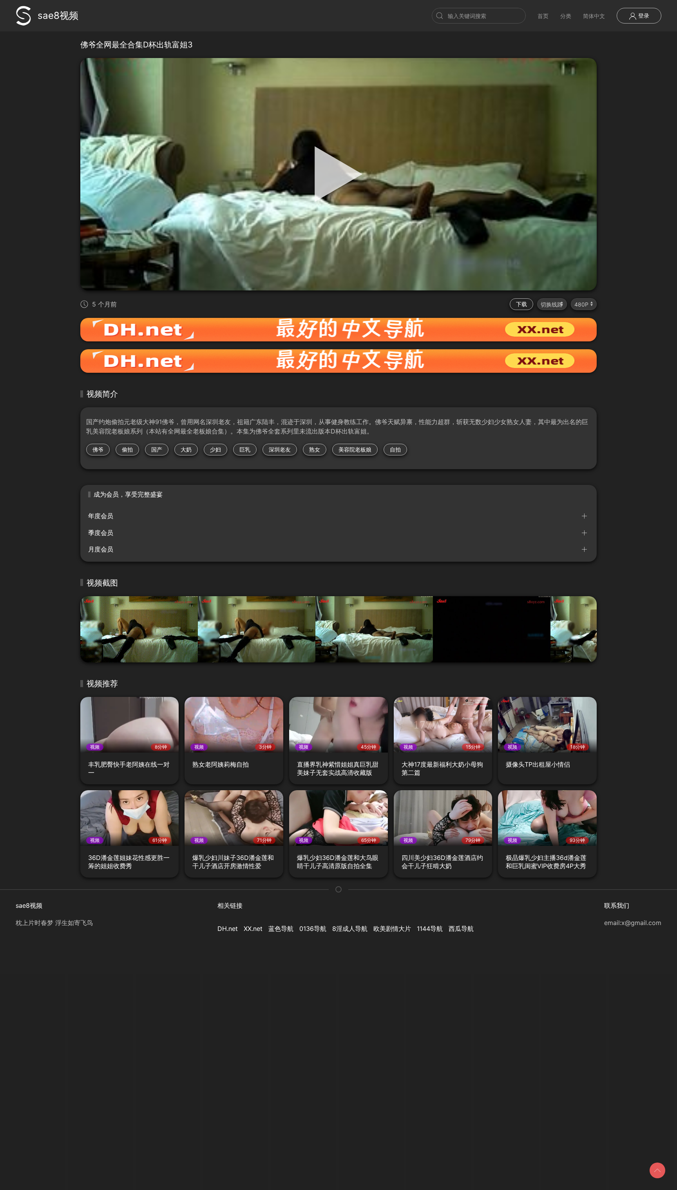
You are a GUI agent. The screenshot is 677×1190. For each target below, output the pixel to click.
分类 (565, 16)
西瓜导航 (461, 928)
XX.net (253, 928)
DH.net (227, 928)
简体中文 (594, 16)
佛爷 (97, 449)
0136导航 (312, 928)
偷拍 (127, 449)
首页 (543, 16)
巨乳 (244, 449)
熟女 (314, 449)
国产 (156, 449)
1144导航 (430, 928)
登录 (643, 15)
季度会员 (100, 533)
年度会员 (100, 516)
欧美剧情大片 (392, 928)
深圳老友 (280, 449)
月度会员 (100, 549)
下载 (521, 304)
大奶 (186, 449)
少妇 (215, 449)
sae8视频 (58, 15)
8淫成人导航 (349, 928)
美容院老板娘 (354, 449)
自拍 (395, 449)
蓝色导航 (280, 928)
